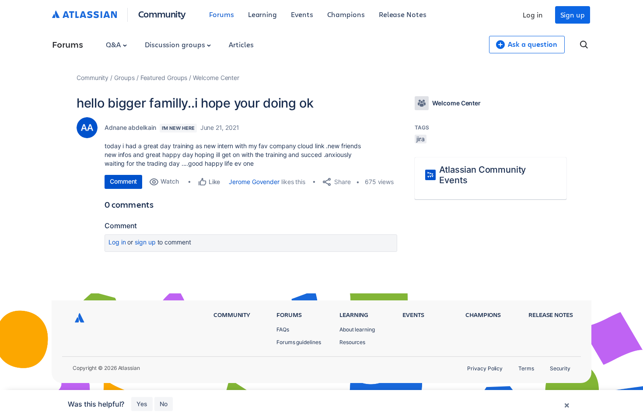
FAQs (282, 329)
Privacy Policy (485, 368)
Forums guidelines (298, 342)
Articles (241, 44)
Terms (526, 368)
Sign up (572, 14)
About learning (357, 329)
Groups (124, 77)
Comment (123, 181)
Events (302, 14)
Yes (141, 404)
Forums (221, 14)
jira (420, 139)
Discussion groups (176, 44)
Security (560, 368)
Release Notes (402, 14)
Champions (346, 14)
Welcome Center (216, 77)
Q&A (114, 44)
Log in (533, 14)
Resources (352, 342)
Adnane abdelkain (130, 127)
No (164, 404)
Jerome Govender (254, 181)
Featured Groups (164, 77)
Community (162, 13)
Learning (262, 14)
